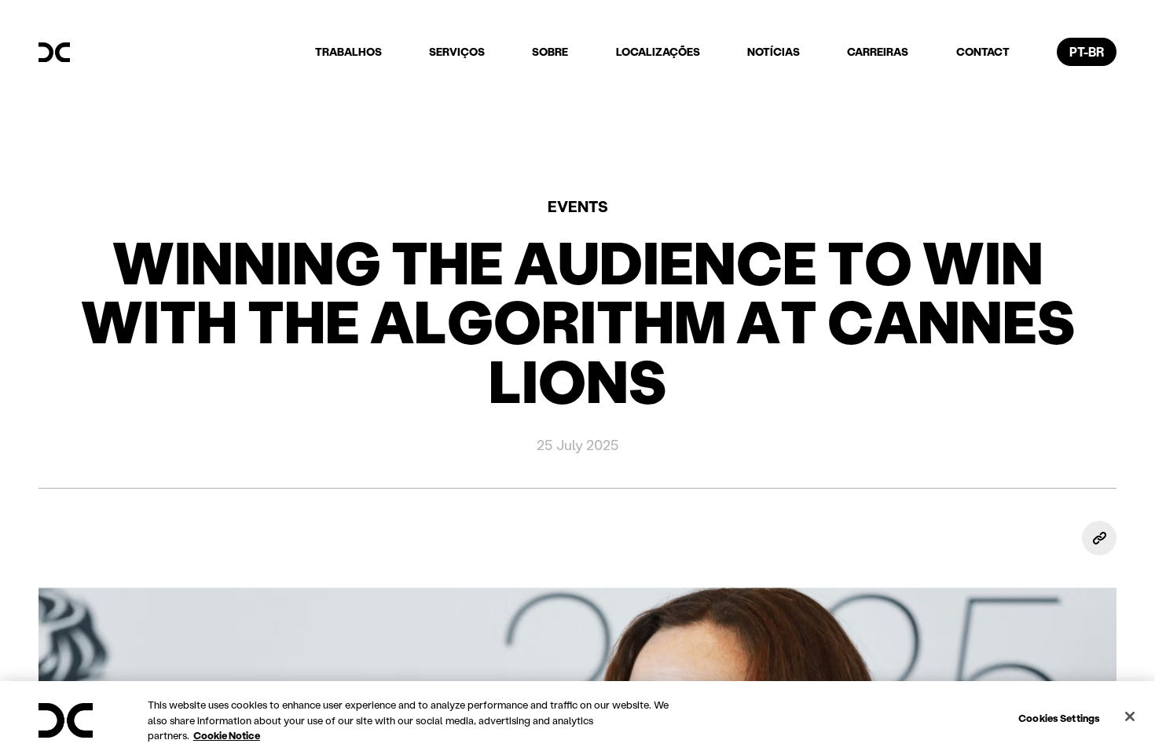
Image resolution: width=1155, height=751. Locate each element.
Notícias (773, 51)
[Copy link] (1099, 538)
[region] (577, 716)
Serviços (457, 51)
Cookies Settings (1059, 717)
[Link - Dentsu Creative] (54, 52)
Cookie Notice (226, 735)
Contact (983, 51)
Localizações (658, 51)
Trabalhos (348, 51)
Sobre (550, 51)
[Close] (1130, 716)
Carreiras (877, 51)
